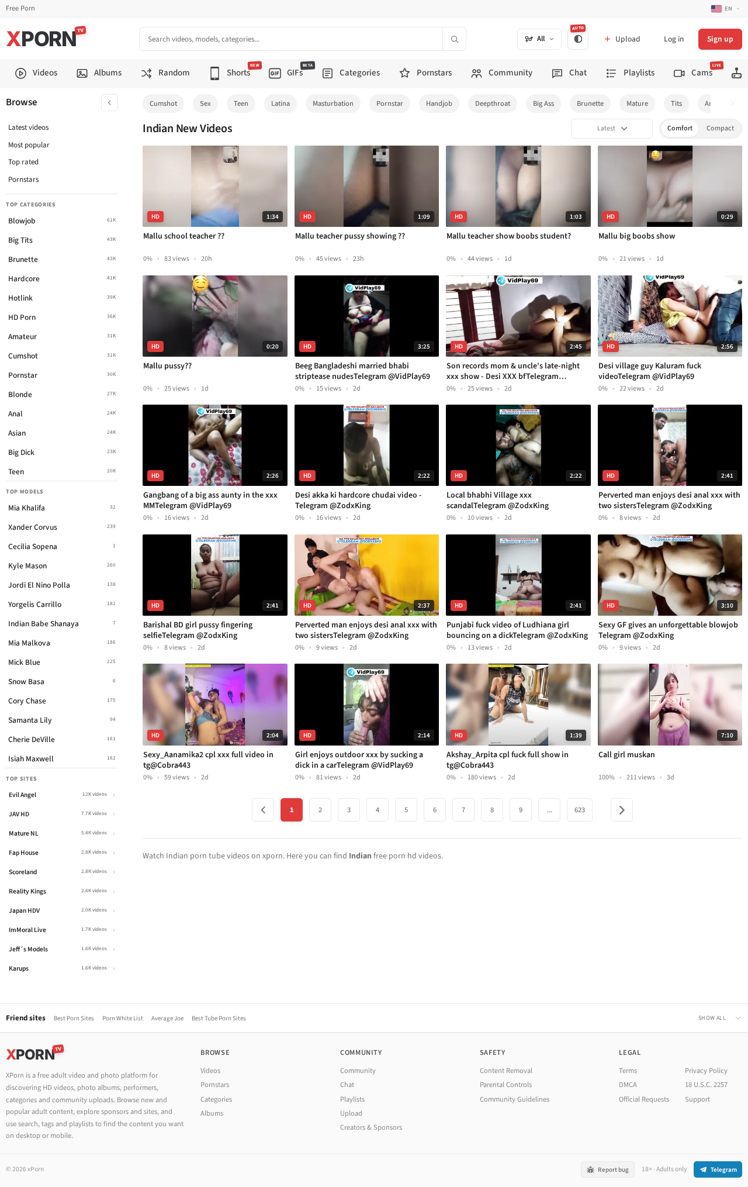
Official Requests (644, 1099)
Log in (674, 38)
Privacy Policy (706, 1070)
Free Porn (20, 8)
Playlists (352, 1099)
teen (241, 103)
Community (358, 1070)
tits (676, 103)
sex (205, 103)
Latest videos (28, 127)
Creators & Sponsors (371, 1127)
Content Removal (506, 1070)
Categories (216, 1099)
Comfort (679, 128)
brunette (590, 103)
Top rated (23, 162)
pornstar (389, 103)
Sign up (720, 38)
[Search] (454, 38)
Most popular (29, 145)
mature (637, 103)
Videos (210, 1070)
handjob (439, 103)
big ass (543, 103)
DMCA (628, 1084)
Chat (347, 1084)
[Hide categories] (109, 102)
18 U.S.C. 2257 (706, 1084)
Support (697, 1099)
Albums (211, 1113)
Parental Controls (506, 1084)
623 (579, 810)
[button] (735, 103)
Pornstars (23, 179)
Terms (628, 1070)
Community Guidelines (514, 1099)
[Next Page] (622, 810)
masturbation (333, 103)
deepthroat (492, 103)
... (549, 810)
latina (280, 103)
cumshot (163, 103)
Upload (351, 1113)
